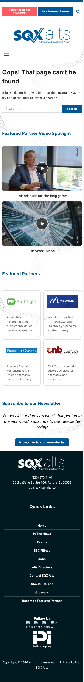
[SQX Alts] (42, 35)
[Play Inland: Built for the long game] (42, 168)
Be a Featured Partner (55, 11)
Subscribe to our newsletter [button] (19, 11)
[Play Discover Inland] (42, 223)
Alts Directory (42, 567)
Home (42, 525)
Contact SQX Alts (42, 575)
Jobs (42, 559)
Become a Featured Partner (42, 600)
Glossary (42, 592)
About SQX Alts (42, 584)
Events (42, 542)
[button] (6, 54)
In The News (42, 533)
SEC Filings (42, 550)
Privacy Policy (69, 662)
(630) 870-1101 (42, 477)
